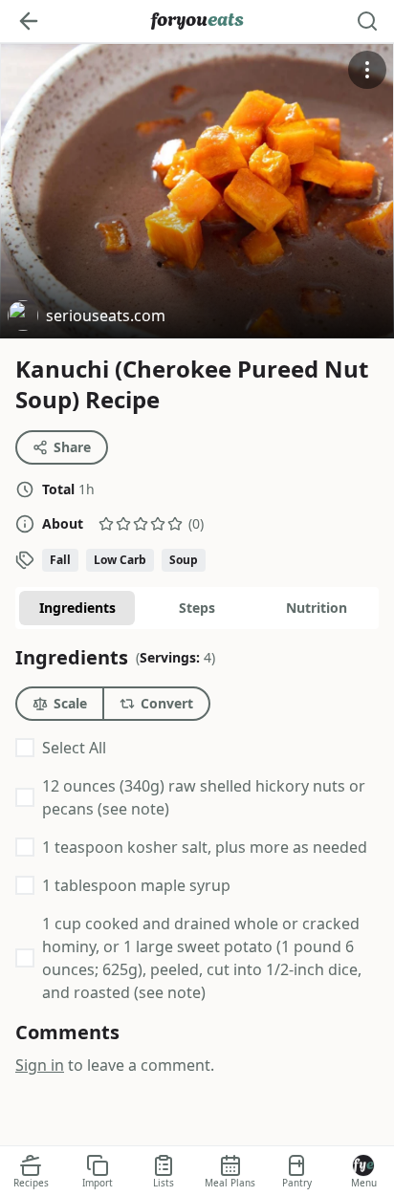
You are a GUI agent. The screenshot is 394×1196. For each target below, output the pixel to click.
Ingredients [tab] (77, 607)
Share (72, 447)
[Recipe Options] (367, 70)
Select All (74, 747)
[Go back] (28, 21)
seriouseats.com (86, 318)
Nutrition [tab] (316, 607)
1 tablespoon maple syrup (136, 885)
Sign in (39, 1065)
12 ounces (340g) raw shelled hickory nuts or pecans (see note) (203, 797)
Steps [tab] (197, 607)
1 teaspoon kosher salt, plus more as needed (204, 847)
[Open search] (367, 21)
